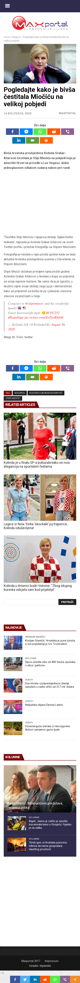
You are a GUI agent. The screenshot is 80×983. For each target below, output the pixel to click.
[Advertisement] (40, 202)
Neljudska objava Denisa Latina (44, 705)
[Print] (46, 140)
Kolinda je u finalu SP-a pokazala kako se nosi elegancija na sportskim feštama (37, 464)
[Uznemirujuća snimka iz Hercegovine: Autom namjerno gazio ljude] (13, 728)
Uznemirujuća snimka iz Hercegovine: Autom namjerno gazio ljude (48, 728)
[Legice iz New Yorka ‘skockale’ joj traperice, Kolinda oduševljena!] (40, 497)
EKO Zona (30, 658)
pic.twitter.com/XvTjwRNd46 (44, 317)
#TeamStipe (16, 317)
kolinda (20, 393)
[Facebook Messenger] (26, 131)
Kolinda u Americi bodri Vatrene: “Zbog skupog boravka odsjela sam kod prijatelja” (38, 588)
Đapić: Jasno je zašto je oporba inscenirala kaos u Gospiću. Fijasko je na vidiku (50, 824)
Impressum (52, 961)
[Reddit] (53, 131)
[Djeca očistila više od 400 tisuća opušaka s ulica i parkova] (13, 664)
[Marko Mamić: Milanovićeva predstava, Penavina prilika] (40, 789)
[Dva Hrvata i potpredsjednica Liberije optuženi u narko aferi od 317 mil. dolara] (13, 686)
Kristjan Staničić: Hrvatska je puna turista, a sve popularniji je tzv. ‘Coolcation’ (50, 642)
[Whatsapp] (40, 131)
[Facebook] (12, 131)
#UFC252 (53, 312)
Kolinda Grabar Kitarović (46, 393)
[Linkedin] (18, 140)
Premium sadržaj (35, 637)
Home (7, 37)
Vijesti (29, 680)
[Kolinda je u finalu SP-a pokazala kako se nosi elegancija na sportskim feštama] (40, 436)
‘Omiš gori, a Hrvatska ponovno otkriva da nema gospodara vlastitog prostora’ (48, 846)
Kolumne (34, 817)
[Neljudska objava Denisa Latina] (13, 707)
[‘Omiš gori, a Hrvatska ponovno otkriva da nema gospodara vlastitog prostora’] (16, 845)
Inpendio (45, 966)
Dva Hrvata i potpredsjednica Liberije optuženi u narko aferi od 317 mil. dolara (49, 685)
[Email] (32, 140)
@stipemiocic (34, 303)
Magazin (16, 37)
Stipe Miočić (13, 398)
